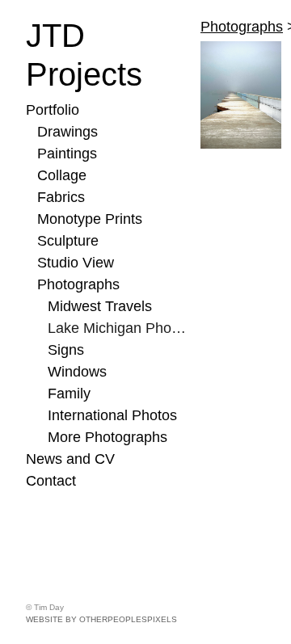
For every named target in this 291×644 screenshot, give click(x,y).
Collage (61, 175)
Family (69, 393)
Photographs (78, 284)
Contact (51, 481)
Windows (77, 372)
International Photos (112, 415)
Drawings (67, 132)
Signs (66, 350)
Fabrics (61, 197)
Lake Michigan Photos (118, 328)
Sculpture (68, 241)
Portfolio (52, 110)
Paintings (67, 153)
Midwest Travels (100, 306)
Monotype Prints (89, 219)
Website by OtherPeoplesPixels (101, 619)
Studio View (75, 263)
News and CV (70, 459)
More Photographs (107, 437)
